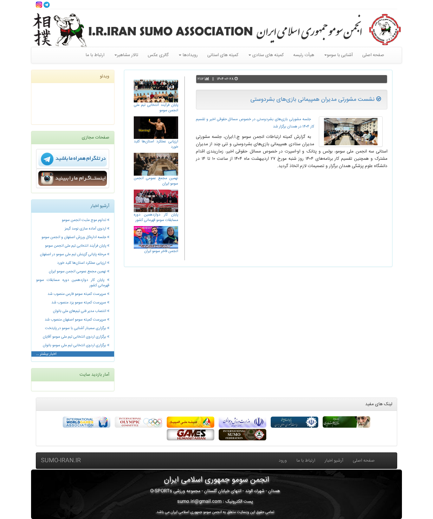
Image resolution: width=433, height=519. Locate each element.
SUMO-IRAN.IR (61, 460)
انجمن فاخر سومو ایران (161, 251)
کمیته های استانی (222, 55)
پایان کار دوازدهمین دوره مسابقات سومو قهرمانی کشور (156, 217)
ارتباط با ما (95, 55)
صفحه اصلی (373, 55)
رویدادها (189, 55)
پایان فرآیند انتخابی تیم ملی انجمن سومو (156, 108)
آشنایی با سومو (340, 55)
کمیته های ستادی (267, 55)
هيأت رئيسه (303, 55)
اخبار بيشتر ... (46, 354)
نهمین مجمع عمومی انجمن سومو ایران (156, 181)
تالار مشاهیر (127, 55)
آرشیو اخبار (334, 460)
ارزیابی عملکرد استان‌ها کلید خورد (156, 144)
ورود (283, 460)
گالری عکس (158, 55)
